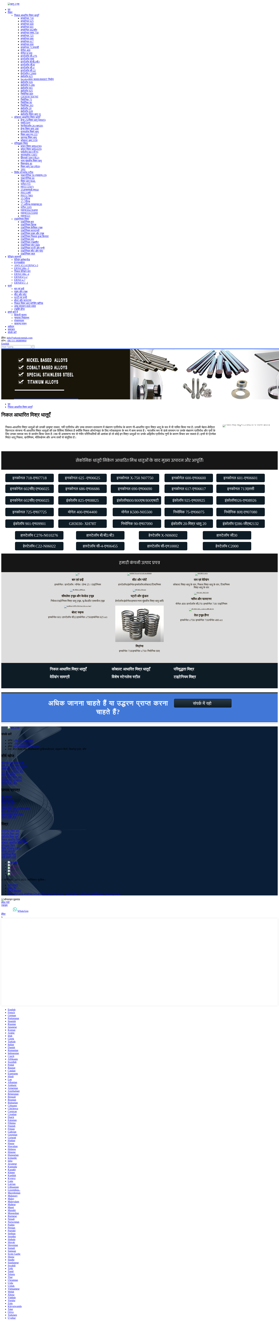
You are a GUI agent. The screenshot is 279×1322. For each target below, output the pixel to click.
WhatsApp (22, 911)
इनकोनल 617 (27, 41)
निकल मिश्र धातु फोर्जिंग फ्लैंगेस (28, 303)
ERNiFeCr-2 (20, 277)
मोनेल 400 (25, 50)
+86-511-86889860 (16, 340)
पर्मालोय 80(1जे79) (29, 152)
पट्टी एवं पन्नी (20, 297)
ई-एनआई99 (19, 262)
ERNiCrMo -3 (21, 268)
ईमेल (3, 914)
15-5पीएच (25, 198)
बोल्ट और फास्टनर (22, 300)
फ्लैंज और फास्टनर (201, 599)
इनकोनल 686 (27, 38)
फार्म (10, 285)
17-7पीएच (25, 201)
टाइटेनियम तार (27, 239)
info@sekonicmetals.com (19, 337)
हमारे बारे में (13, 312)
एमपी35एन (25, 123)
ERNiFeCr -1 (21, 282)
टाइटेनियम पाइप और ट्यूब (32, 233)
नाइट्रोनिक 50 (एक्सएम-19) (34, 175)
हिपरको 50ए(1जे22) (30, 157)
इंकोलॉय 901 (27, 88)
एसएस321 (25, 216)
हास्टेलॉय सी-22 (28, 70)
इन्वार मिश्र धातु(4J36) (31, 146)
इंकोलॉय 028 (27, 111)
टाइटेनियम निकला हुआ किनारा (35, 236)
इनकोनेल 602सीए (29, 29)
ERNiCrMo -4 (21, 274)
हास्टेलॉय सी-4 (27, 67)
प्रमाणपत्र (19, 320)
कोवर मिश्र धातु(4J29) (31, 149)
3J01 (23, 169)
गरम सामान (13, 885)
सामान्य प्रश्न (20, 323)
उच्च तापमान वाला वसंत (25, 306)
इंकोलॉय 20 (26, 108)
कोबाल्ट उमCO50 (29, 140)
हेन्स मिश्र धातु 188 (30, 128)
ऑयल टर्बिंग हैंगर (8, 817)
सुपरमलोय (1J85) (29, 154)
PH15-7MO (27, 195)
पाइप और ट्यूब (20, 291)
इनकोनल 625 (27, 21)
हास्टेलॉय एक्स (27, 59)
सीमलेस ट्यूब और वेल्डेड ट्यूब (78, 596)
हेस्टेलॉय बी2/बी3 (9, 783)
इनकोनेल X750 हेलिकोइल (91, 894)
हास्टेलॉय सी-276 (29, 56)
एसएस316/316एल (29, 213)
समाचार (11, 329)
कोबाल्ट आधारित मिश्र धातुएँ (27, 117)
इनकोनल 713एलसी (30, 47)
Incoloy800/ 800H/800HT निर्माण (37, 79)
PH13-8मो (26, 192)
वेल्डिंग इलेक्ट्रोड (22, 259)
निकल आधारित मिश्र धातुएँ (26, 15)
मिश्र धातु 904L (28, 181)
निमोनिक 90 (26, 102)
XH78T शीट (71, 894)
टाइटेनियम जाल (28, 253)
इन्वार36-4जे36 (8, 774)
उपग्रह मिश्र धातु (29, 137)
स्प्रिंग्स (139, 646)
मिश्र (10, 12)
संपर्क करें (12, 332)
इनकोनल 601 (27, 27)
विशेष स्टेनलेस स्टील (23, 172)
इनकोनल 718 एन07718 (12, 768)
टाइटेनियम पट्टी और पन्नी (33, 248)
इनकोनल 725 (27, 35)
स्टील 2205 (26, 207)
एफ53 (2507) (27, 186)
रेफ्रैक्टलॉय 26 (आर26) (32, 125)
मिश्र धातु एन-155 (29, 134)
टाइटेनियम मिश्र (21, 218)
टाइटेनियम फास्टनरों (30, 230)
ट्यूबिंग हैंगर (19, 309)
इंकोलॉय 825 (27, 76)
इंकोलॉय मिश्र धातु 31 (31, 114)
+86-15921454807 (23, 743)
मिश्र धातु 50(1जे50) (30, 166)
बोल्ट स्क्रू (78, 612)
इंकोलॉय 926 (27, 82)
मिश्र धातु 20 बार (112, 894)
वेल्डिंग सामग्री (14, 256)
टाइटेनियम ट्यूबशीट (30, 242)
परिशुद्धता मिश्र (21, 143)
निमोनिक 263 (27, 105)
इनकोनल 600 (27, 24)
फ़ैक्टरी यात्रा (20, 314)
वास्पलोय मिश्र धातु (30, 131)
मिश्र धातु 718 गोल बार (53, 894)
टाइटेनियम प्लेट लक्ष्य (30, 245)
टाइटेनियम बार (27, 221)
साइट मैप (12, 888)
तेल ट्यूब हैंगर (201, 615)
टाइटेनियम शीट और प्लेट (32, 250)
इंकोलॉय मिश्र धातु (9, 836)
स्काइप (4, 905)
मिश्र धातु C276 (15, 894)
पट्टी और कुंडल (139, 596)
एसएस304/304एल (29, 210)
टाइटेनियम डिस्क (28, 224)
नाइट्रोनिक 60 (27, 178)
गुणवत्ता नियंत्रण (21, 317)
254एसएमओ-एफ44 (30, 189)
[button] (29, 478)
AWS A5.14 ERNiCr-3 (26, 265)
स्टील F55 (26, 184)
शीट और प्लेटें (139, 579)
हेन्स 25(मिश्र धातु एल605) (33, 120)
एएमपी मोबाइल (14, 891)
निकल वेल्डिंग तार (22, 271)
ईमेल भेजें (5, 902)
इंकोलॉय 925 (27, 91)
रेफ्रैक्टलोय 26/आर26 (11, 780)
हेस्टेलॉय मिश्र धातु (10, 833)
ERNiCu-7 (19, 280)
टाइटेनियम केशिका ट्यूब (31, 227)
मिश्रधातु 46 (26, 163)
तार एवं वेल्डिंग (201, 579)
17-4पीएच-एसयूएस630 (31, 204)
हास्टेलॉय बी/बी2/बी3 (30, 61)
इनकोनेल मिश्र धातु (10, 831)
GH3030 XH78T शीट (12, 771)
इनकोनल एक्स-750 (30, 32)
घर (9, 9)
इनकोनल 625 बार (32, 894)
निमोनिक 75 (26, 99)
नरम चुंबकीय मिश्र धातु (31, 160)
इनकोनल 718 (27, 18)
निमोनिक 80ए (27, 93)
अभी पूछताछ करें (8, 857)
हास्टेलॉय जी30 (28, 64)
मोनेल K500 (26, 53)
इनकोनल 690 (27, 44)
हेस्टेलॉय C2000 (28, 73)
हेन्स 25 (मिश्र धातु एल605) (14, 765)
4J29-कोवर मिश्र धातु (11, 777)
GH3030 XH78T (29, 96)
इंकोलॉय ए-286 (28, 85)
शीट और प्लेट (20, 294)
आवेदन (11, 326)
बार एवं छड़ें (19, 288)
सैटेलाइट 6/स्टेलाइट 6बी (12, 762)
